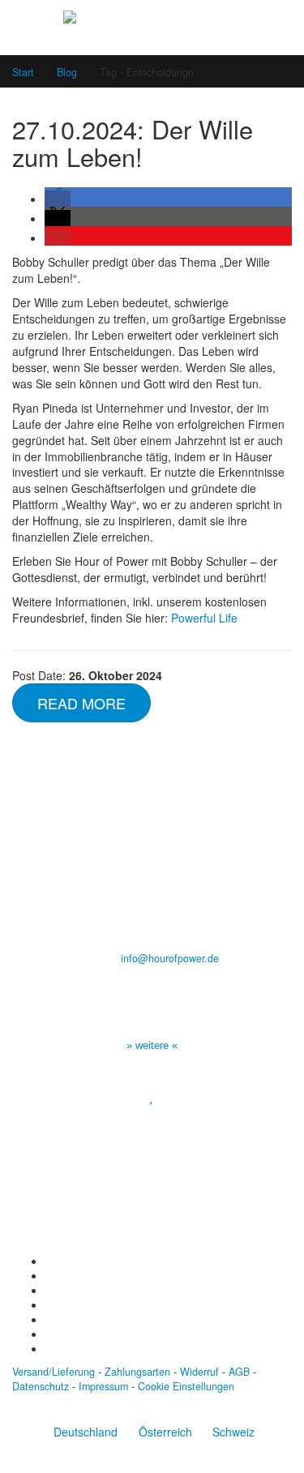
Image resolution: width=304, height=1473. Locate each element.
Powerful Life (204, 618)
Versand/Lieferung (53, 1371)
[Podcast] (49, 1334)
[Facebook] (49, 1261)
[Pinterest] (49, 1319)
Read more (81, 702)
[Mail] (49, 1349)
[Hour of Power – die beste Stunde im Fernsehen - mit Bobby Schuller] (152, 27)
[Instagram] (49, 1305)
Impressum (103, 1386)
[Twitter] (49, 1276)
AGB (239, 1371)
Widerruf (199, 1371)
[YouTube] (49, 1290)
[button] (58, 199)
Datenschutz (40, 1386)
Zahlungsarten (137, 1371)
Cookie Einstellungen (186, 1386)
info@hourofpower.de (170, 958)
